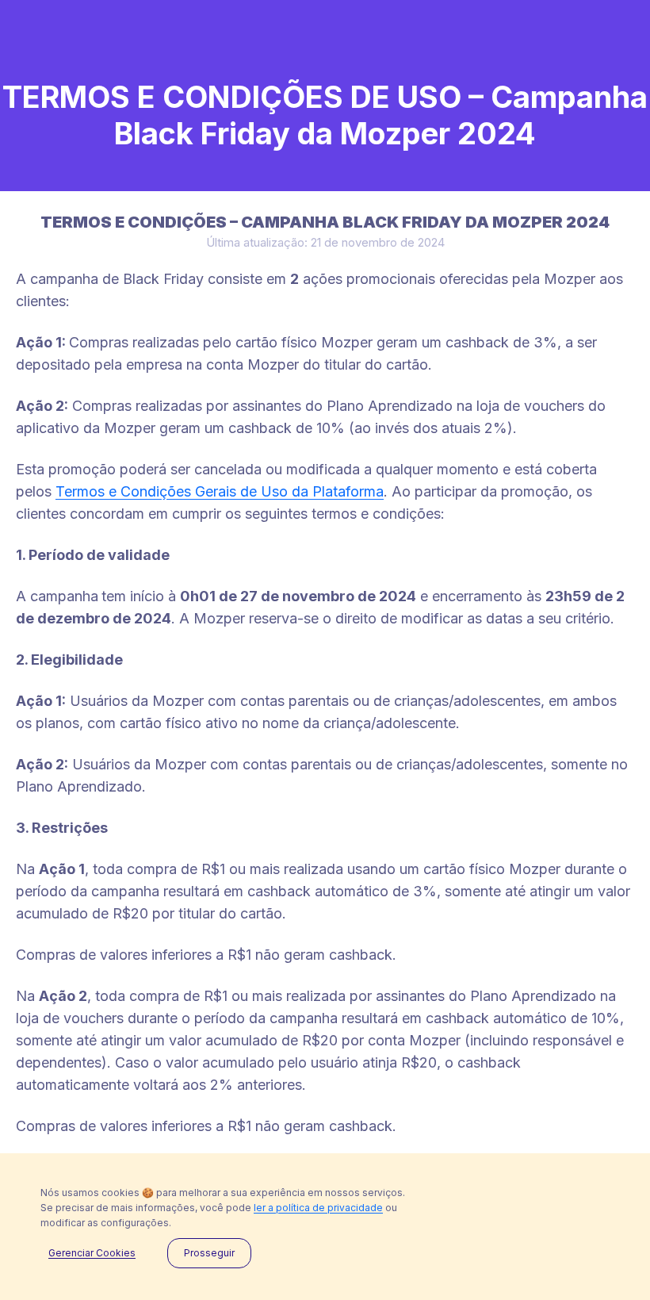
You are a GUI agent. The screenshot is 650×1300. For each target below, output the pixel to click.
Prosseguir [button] (209, 1253)
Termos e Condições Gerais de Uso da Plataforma (219, 491)
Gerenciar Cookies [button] (92, 1253)
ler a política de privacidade (318, 1208)
